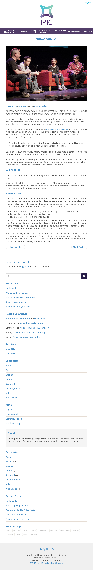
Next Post (78, 247)
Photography (43, 531)
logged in (24, 266)
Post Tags (53, 531)
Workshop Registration (17, 293)
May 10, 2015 (12, 106)
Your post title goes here (18, 306)
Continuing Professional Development (41, 31)
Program (23, 31)
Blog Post (16, 531)
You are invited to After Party (20, 297)
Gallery (9, 370)
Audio (8, 365)
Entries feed (12, 414)
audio (8, 531)
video (18, 534)
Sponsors (88, 31)
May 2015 (10, 353)
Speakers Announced (16, 302)
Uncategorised (13, 388)
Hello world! (11, 288)
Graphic (37, 106)
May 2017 (10, 349)
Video (8, 393)
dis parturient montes (57, 129)
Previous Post (16, 247)
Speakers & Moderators (9, 31)
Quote (9, 379)
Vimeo (25, 534)
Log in (9, 409)
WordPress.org (13, 423)
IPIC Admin (23, 106)
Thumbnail (10, 534)
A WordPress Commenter (18, 318)
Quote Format (65, 531)
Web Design (11, 397)
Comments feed (14, 418)
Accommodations (75, 31)
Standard (43, 106)
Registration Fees (60, 31)
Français (86, 2)
